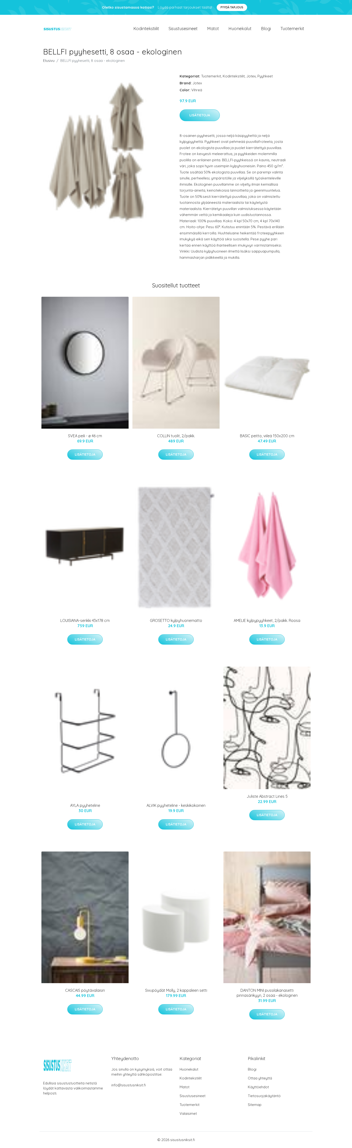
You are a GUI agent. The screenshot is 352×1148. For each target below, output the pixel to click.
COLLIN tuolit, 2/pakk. (176, 435)
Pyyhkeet (265, 76)
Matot (213, 28)
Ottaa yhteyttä (260, 1078)
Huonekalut (239, 28)
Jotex (251, 76)
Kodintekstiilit (146, 28)
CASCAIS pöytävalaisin (85, 990)
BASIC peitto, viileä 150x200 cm (267, 435)
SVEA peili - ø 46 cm (85, 435)
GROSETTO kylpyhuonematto (176, 620)
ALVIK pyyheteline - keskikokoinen (176, 805)
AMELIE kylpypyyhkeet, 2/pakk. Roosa (267, 620)
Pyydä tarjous (232, 7)
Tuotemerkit (292, 28)
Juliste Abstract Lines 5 (267, 796)
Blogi (266, 28)
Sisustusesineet (183, 28)
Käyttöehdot (258, 1087)
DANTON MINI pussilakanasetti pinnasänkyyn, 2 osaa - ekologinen (267, 993)
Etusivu (49, 60)
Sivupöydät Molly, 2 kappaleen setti (176, 990)
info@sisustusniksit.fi (128, 1085)
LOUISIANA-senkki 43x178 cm (85, 620)
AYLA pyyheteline (85, 805)
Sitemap (254, 1104)
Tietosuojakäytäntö (264, 1096)
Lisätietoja (199, 115)
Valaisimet (188, 1113)
